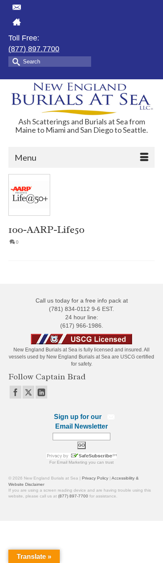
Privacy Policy (95, 478)
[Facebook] (15, 392)
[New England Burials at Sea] (81, 98)
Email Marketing (72, 462)
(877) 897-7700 (73, 496)
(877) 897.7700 (33, 49)
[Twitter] (28, 392)
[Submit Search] (14, 61)
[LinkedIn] (41, 392)
